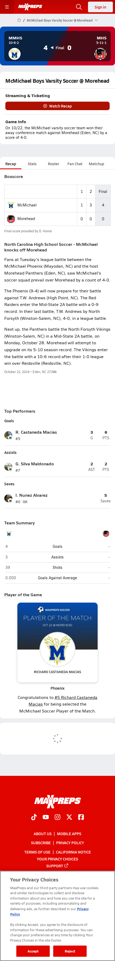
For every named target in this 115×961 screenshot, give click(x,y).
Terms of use (37, 852)
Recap (10, 163)
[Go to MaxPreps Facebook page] (81, 817)
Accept (33, 951)
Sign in (100, 7)
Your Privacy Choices (57, 858)
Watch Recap (60, 106)
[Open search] (79, 7)
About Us (43, 833)
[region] (57, 916)
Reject (70, 951)
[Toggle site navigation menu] (7, 7)
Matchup (96, 163)
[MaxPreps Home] (30, 6)
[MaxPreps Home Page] (19, 20)
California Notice (73, 852)
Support (54, 865)
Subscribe (41, 843)
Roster (53, 163)
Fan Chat (74, 163)
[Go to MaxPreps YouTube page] (46, 817)
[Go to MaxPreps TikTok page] (34, 817)
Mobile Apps (69, 833)
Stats (32, 163)
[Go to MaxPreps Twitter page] (69, 817)
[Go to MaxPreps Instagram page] (57, 817)
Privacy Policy (70, 843)
